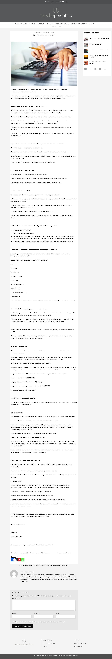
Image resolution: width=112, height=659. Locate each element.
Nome (14, 613)
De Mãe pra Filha (49, 32)
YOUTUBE (47, 1)
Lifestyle (92, 23)
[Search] (66, 2)
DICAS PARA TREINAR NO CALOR (98, 56)
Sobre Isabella (20, 23)
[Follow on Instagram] (55, 2)
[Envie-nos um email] (60, 2)
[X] (16, 559)
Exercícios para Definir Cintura (99, 50)
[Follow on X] (58, 2)
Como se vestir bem (37, 23)
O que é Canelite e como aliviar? (97, 62)
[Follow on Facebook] (53, 2)
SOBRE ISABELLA (47, 640)
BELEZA (45, 646)
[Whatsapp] (22, 559)
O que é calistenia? (95, 44)
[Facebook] (12, 559)
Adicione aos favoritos (61, 565)
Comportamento (39, 32)
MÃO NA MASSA (78, 646)
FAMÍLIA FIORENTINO (80, 643)
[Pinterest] (19, 559)
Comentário (16, 598)
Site (57, 613)
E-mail (36, 613)
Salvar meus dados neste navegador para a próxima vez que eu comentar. (40, 622)
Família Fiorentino (78, 23)
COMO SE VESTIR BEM (49, 643)
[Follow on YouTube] (63, 2)
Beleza (49, 23)
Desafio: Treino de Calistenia (99, 38)
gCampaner (75, 655)
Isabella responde (62, 23)
